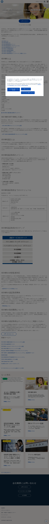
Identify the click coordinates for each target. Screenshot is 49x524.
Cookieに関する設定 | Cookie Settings (13, 89)
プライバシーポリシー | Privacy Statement (21, 85)
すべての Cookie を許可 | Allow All (28, 92)
